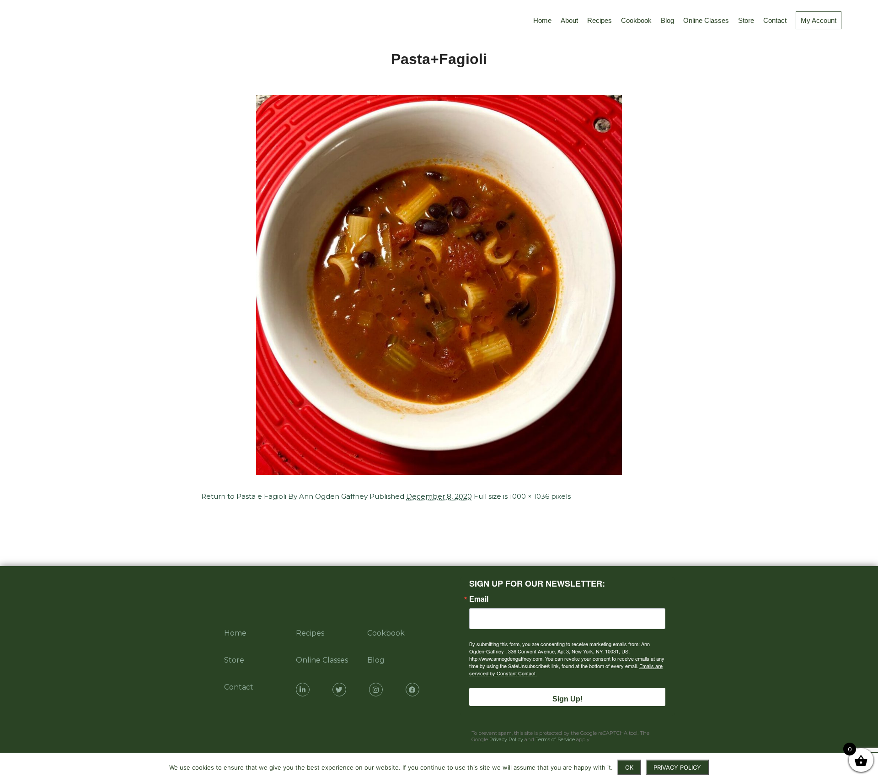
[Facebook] (412, 689)
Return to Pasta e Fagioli (243, 496)
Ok (629, 767)
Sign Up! (567, 699)
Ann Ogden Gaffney (333, 496)
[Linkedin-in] (303, 689)
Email (478, 599)
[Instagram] (376, 689)
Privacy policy (677, 767)
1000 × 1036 (529, 496)
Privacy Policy (506, 739)
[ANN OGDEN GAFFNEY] (17, 20)
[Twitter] (339, 689)
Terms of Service (555, 739)
